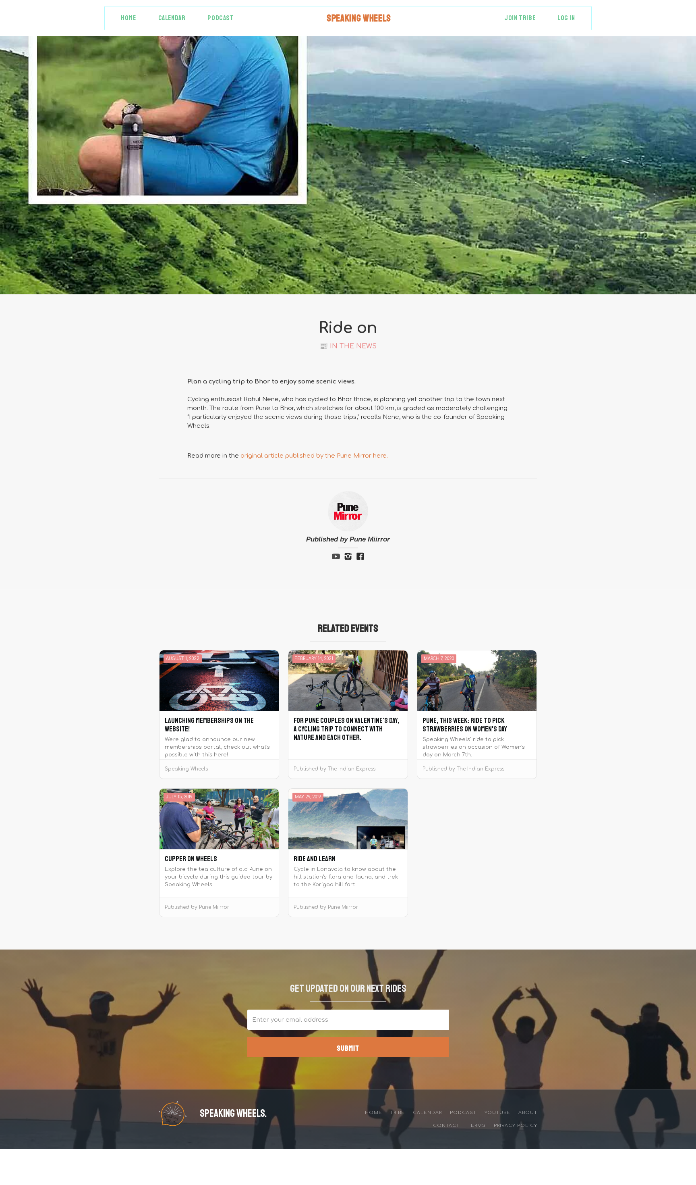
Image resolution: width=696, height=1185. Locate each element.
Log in (566, 18)
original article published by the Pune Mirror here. (314, 455)
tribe (397, 1112)
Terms (477, 1125)
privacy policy (515, 1125)
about (527, 1112)
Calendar (172, 18)
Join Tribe (519, 18)
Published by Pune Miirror (348, 539)
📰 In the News (348, 346)
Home (128, 18)
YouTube (497, 1112)
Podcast (220, 18)
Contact (446, 1125)
